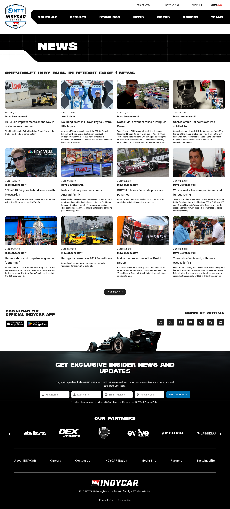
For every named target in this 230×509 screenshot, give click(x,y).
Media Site (148, 460)
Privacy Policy (106, 500)
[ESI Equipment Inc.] (104, 433)
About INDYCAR (25, 460)
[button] (10, 434)
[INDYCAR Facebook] (180, 322)
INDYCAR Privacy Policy (146, 401)
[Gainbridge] (207, 433)
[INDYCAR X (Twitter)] (170, 322)
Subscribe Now (178, 394)
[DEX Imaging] (69, 433)
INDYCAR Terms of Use (114, 401)
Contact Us (82, 460)
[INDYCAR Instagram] (160, 322)
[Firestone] (172, 433)
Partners (176, 460)
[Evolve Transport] (138, 433)
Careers (55, 460)
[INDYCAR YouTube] (190, 322)
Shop (195, 5)
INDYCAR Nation (116, 460)
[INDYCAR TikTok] (200, 322)
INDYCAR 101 (172, 5)
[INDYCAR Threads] (210, 322)
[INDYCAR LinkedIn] (220, 322)
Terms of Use (124, 500)
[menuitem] (47, 17)
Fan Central (144, 5)
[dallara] (35, 433)
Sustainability (206, 460)
